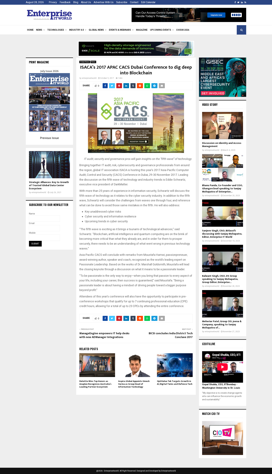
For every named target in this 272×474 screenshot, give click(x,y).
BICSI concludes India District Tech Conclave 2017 (171, 335)
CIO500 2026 (182, 30)
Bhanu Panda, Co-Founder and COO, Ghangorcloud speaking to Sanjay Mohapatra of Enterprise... (222, 188)
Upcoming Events (160, 30)
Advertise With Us (103, 2)
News (39, 30)
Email (31, 223)
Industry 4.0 (76, 30)
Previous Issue (49, 138)
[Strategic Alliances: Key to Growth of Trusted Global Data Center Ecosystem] (49, 164)
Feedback (65, 2)
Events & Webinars (120, 30)
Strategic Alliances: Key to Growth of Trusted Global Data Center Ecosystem (49, 185)
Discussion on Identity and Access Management (221, 144)
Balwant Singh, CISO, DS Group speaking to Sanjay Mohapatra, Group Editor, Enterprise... (220, 279)
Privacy (53, 2)
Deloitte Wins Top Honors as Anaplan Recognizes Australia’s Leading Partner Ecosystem (95, 384)
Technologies (55, 30)
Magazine (141, 30)
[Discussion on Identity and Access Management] (222, 125)
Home (30, 30)
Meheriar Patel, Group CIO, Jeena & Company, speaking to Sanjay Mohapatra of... (221, 324)
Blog (75, 2)
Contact (134, 2)
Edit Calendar (148, 2)
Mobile (32, 233)
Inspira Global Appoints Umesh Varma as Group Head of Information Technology (134, 384)
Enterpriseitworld (168, 471)
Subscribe (121, 2)
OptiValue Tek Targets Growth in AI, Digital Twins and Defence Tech (174, 382)
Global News (96, 30)
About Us (86, 2)
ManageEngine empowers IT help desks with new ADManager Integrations (104, 335)
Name (32, 213)
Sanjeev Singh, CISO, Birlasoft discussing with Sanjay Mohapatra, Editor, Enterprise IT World (222, 234)
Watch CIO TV (210, 414)
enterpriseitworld (89, 78)
